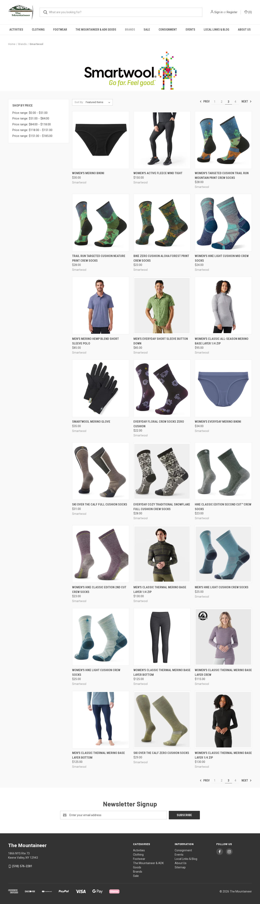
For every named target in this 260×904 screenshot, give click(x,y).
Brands (130, 29)
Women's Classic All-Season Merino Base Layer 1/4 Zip (221, 341)
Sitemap (180, 867)
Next (245, 101)
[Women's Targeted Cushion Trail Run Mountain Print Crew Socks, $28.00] (223, 140)
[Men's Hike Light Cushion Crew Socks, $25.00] (223, 554)
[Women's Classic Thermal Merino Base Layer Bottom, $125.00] (162, 637)
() (250, 12)
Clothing (38, 29)
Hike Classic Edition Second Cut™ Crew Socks (223, 507)
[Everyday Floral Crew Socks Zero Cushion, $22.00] (162, 388)
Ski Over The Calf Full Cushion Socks (99, 504)
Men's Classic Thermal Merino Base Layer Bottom (98, 755)
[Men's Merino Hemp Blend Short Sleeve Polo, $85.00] (100, 305)
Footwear (60, 29)
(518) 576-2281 (22, 866)
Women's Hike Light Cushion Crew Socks (96, 672)
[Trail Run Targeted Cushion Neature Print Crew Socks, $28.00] (100, 223)
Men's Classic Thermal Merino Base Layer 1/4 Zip (159, 589)
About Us (244, 29)
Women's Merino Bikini (88, 173)
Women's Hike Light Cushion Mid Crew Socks (222, 258)
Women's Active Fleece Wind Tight (157, 173)
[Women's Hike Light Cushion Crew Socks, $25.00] (100, 637)
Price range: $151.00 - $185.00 (32, 136)
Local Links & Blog (216, 29)
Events (190, 29)
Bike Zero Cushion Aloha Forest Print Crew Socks (161, 258)
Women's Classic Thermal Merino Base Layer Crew (223, 672)
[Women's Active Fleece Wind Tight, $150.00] (162, 140)
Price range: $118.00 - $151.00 (32, 130)
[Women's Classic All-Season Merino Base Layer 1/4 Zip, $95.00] (223, 305)
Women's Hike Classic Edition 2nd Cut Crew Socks (99, 589)
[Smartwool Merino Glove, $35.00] (100, 388)
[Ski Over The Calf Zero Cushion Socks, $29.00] (162, 720)
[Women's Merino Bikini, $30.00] (100, 140)
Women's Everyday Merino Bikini (218, 421)
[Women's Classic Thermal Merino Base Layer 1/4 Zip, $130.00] (223, 720)
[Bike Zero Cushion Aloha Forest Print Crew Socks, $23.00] (162, 223)
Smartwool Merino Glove (91, 421)
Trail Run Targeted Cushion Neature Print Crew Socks (98, 258)
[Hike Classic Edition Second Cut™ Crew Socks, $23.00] (223, 471)
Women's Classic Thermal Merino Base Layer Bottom (162, 672)
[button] (130, 70)
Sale (147, 29)
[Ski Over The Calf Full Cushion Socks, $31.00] (100, 471)
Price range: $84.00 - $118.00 (31, 124)
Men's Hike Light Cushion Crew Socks (221, 587)
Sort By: (79, 102)
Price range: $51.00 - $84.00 (30, 118)
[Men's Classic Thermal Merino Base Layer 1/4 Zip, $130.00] (162, 554)
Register (232, 12)
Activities (16, 29)
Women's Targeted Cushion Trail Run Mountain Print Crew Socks (222, 175)
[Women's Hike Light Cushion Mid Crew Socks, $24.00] (223, 223)
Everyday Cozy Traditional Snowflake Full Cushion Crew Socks (161, 507)
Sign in (218, 12)
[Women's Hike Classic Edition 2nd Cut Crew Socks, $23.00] (100, 554)
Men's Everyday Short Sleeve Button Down (160, 341)
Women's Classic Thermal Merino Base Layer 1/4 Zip (223, 755)
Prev (206, 101)
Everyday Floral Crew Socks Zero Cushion (158, 424)
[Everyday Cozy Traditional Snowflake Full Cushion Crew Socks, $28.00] (162, 471)
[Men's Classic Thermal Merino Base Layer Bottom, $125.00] (100, 720)
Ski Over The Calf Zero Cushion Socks (161, 753)
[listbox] (99, 102)
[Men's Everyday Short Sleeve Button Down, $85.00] (162, 305)
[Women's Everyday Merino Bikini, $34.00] (223, 388)
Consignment (168, 29)
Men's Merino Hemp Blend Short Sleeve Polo (95, 341)
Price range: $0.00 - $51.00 (30, 113)
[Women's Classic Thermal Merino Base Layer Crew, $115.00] (223, 637)
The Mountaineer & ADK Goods (96, 29)
